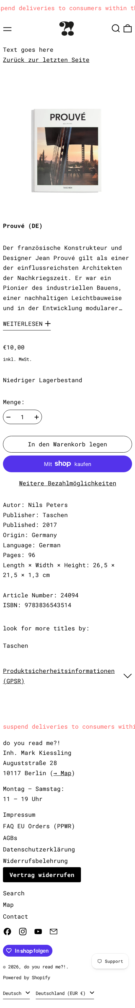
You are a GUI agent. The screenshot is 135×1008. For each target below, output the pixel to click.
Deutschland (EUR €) (62, 993)
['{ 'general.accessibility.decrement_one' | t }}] (8, 417)
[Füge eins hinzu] (36, 417)
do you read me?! (45, 966)
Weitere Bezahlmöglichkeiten (67, 483)
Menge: (14, 402)
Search (14, 893)
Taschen (15, 645)
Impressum (19, 814)
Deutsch (13, 993)
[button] (115, 28)
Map (8, 904)
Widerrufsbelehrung (35, 861)
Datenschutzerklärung (39, 849)
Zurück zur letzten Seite (46, 60)
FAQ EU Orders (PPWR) (39, 826)
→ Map (62, 773)
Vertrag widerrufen (42, 875)
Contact (15, 916)
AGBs (10, 838)
